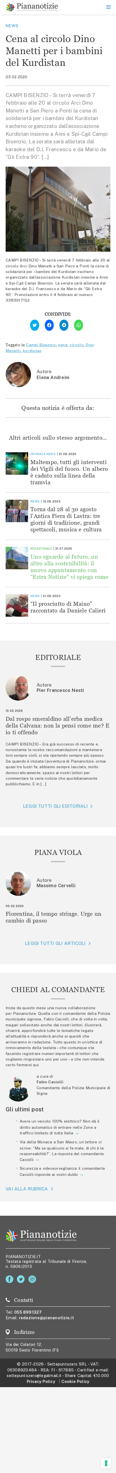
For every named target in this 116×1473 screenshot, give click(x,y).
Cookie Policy (75, 1381)
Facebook (10, 1279)
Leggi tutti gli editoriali (55, 806)
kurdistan (32, 350)
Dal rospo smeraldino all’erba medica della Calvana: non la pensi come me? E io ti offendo (57, 725)
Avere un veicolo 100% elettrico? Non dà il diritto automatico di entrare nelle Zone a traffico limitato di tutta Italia (59, 1127)
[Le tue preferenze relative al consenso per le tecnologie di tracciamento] (106, 1463)
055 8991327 (28, 1312)
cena (62, 345)
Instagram (33, 1279)
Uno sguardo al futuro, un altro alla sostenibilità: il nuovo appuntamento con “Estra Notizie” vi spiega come (69, 566)
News (12, 25)
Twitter (22, 1279)
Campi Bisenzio (40, 345)
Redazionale (41, 548)
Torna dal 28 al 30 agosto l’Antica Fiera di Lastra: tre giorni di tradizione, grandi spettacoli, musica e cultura (66, 519)
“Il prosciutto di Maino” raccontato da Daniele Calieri (68, 607)
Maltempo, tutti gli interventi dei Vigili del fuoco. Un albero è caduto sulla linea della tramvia (69, 472)
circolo (76, 345)
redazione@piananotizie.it (46, 1317)
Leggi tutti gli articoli (55, 943)
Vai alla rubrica (27, 1189)
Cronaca (37, 454)
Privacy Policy (41, 1381)
